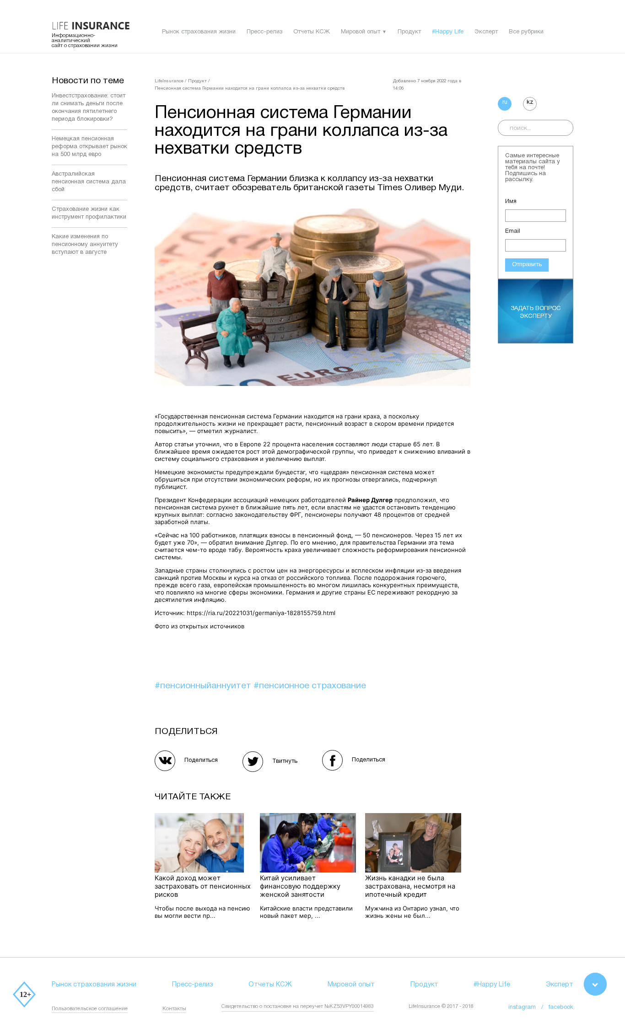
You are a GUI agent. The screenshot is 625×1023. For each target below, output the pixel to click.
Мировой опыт (360, 32)
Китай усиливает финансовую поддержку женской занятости (300, 886)
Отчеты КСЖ (311, 32)
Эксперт (486, 32)
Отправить (527, 265)
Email (512, 231)
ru (504, 102)
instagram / (528, 1007)
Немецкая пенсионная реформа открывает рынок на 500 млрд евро (89, 146)
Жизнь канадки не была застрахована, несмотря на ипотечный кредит (410, 886)
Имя (511, 201)
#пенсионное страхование (309, 686)
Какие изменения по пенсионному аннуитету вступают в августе (85, 244)
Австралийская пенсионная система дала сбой (89, 182)
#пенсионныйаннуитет (204, 686)
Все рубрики (526, 32)
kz (530, 102)
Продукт (409, 32)
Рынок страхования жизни (199, 32)
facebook (561, 1007)
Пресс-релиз (264, 32)
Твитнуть (284, 761)
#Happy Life (447, 32)
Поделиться (201, 760)
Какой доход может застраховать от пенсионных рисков (203, 886)
